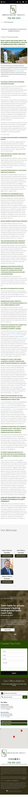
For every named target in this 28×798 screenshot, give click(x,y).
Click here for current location (10, 693)
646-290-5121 (4, 716)
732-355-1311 (14, 18)
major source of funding (22, 338)
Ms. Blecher (13, 409)
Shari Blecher (21, 69)
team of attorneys (18, 71)
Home (2, 22)
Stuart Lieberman (14, 69)
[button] (14, 737)
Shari (4, 460)
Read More (7, 629)
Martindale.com (15, 780)
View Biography (7, 555)
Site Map (24, 778)
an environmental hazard (15, 334)
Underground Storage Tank (6, 405)
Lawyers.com (9, 780)
